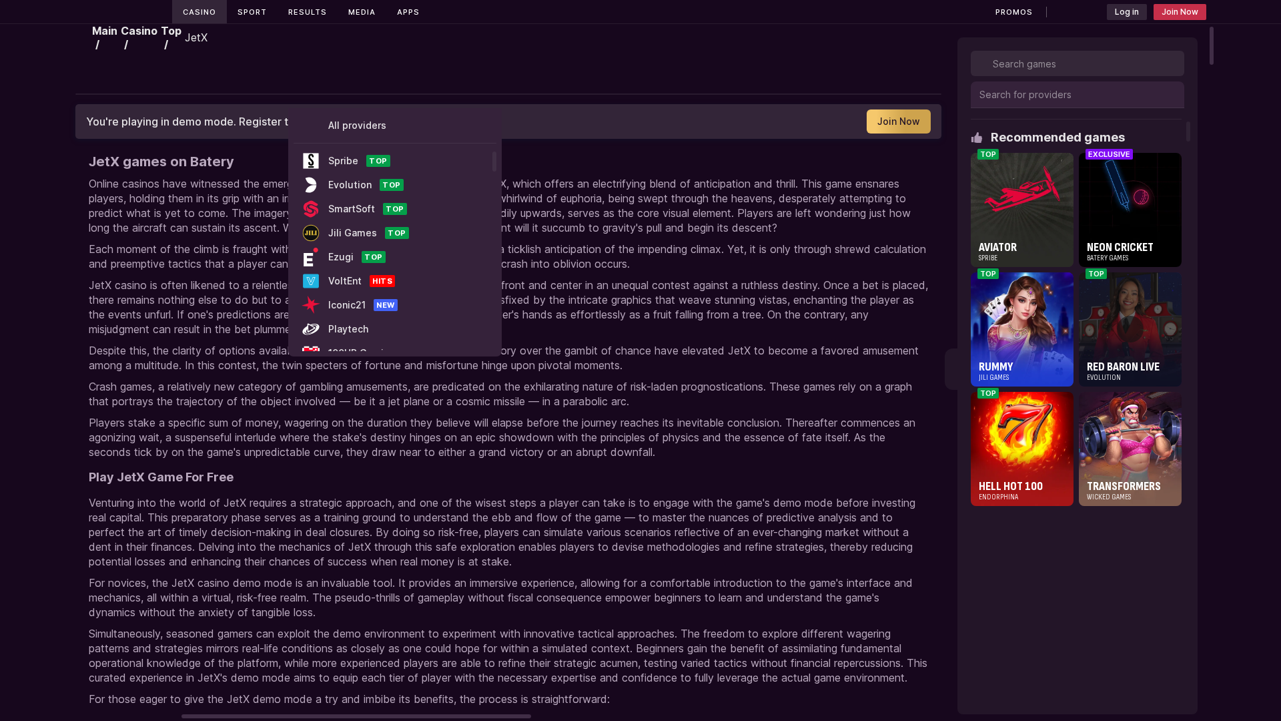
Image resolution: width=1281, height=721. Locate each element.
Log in (1127, 12)
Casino (199, 12)
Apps (408, 12)
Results (307, 12)
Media (362, 12)
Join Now (1180, 12)
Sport (252, 12)
